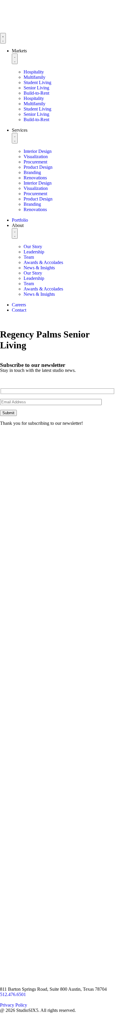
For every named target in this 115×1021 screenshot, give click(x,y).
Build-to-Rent (36, 93)
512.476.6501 (13, 994)
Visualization (36, 156)
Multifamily (34, 77)
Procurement (35, 161)
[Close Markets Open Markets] (15, 59)
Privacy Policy (13, 1004)
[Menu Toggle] (3, 38)
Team (29, 257)
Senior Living (36, 87)
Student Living (37, 82)
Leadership (34, 251)
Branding (32, 172)
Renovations (35, 177)
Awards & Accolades (43, 262)
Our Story (33, 246)
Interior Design (38, 151)
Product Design (38, 167)
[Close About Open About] (15, 233)
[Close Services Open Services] (15, 138)
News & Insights (39, 267)
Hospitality (34, 71)
